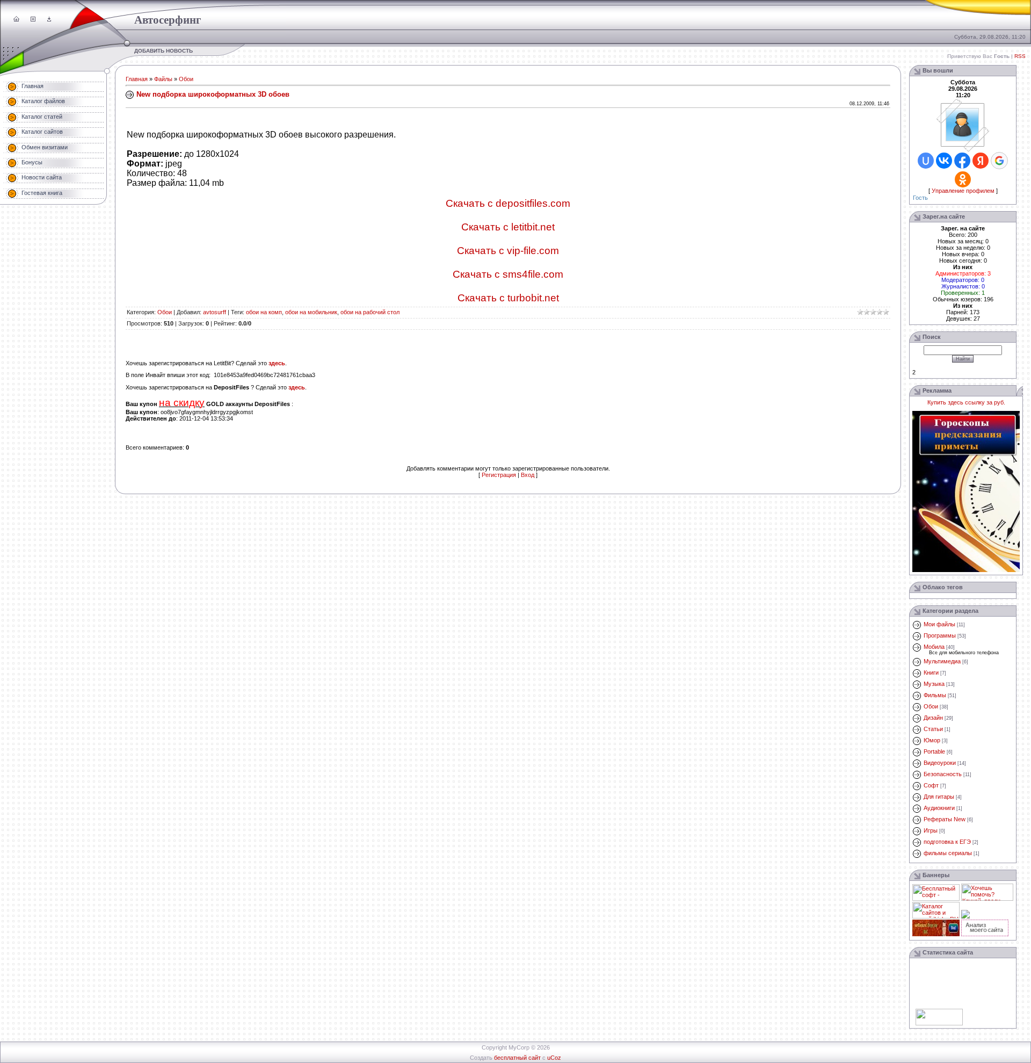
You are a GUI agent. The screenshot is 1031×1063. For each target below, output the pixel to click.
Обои (186, 79)
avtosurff (214, 312)
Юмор (932, 740)
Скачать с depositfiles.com (508, 203)
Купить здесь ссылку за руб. (966, 402)
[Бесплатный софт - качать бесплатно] (936, 898)
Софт (931, 785)
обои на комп (264, 312)
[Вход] (49, 19)
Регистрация (499, 475)
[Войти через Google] (999, 160)
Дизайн (933, 717)
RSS (1020, 56)
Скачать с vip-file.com (508, 250)
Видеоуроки (940, 763)
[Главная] (16, 19)
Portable (934, 751)
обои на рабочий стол (370, 312)
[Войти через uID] (926, 161)
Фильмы (935, 695)
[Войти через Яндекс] (980, 161)
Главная (137, 79)
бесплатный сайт (517, 1057)
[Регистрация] (33, 19)
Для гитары (939, 796)
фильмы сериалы (948, 853)
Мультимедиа (942, 661)
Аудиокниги (939, 808)
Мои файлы (939, 624)
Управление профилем (963, 190)
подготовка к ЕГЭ (947, 841)
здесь (276, 363)
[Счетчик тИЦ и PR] (984, 934)
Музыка (934, 684)
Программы (940, 635)
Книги (931, 672)
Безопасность (943, 774)
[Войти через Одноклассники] (963, 179)
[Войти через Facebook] (962, 161)
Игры (931, 830)
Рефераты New (944, 819)
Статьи (933, 729)
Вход (527, 475)
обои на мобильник (311, 312)
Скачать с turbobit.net (508, 297)
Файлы (163, 79)
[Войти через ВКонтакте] (944, 161)
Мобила (934, 646)
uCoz (554, 1057)
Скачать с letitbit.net (508, 227)
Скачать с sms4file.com (508, 274)
